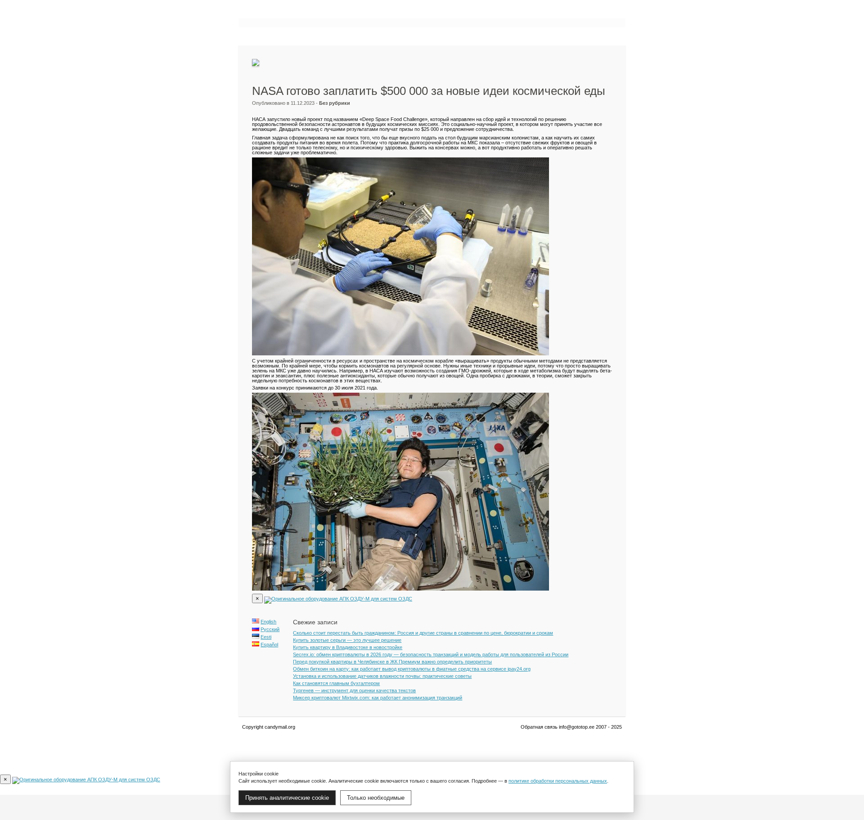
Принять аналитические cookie (287, 797)
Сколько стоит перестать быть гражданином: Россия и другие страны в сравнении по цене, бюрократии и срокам (423, 633)
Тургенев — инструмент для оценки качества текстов (354, 690)
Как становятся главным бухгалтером (336, 683)
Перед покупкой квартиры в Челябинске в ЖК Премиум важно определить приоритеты (392, 661)
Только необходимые (376, 797)
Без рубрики (334, 103)
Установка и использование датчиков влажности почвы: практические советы (382, 676)
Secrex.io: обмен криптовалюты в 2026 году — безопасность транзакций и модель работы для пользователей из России (430, 654)
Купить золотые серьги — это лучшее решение (347, 640)
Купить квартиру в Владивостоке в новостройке (347, 647)
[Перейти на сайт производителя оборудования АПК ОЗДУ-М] (338, 598)
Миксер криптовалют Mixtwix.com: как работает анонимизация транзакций (377, 697)
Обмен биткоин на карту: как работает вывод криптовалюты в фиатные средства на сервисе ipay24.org (412, 669)
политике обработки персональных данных (557, 781)
